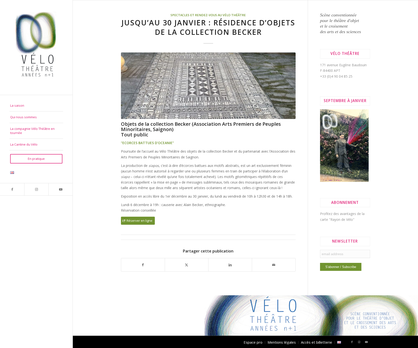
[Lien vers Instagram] (36, 189)
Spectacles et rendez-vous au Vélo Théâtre (208, 15)
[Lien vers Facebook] (12, 189)
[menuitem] (36, 105)
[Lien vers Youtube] (60, 189)
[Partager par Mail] (273, 264)
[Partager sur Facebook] (143, 264)
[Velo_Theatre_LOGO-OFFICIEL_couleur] (36, 47)
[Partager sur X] (186, 264)
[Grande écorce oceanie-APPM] (208, 85)
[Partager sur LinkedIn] (230, 264)
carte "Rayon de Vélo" (337, 219)
